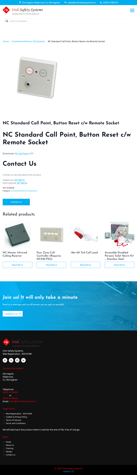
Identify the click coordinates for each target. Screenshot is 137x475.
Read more (17, 264)
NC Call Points (22, 153)
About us (10, 445)
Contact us (10, 455)
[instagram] (17, 360)
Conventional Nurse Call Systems (28, 41)
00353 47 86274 (10, 392)
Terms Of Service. (14, 420)
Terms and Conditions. (16, 423)
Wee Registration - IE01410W (19, 414)
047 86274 (19, 180)
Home (6, 41)
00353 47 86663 (10, 398)
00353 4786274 (110, 2)
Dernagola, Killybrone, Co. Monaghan (41, 2)
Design (9, 452)
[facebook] (5, 360)
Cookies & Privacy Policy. (16, 417)
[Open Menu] (132, 10)
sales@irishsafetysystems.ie (82, 2)
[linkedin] (23, 360)
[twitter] (11, 360)
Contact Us (16, 201)
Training (9, 448)
